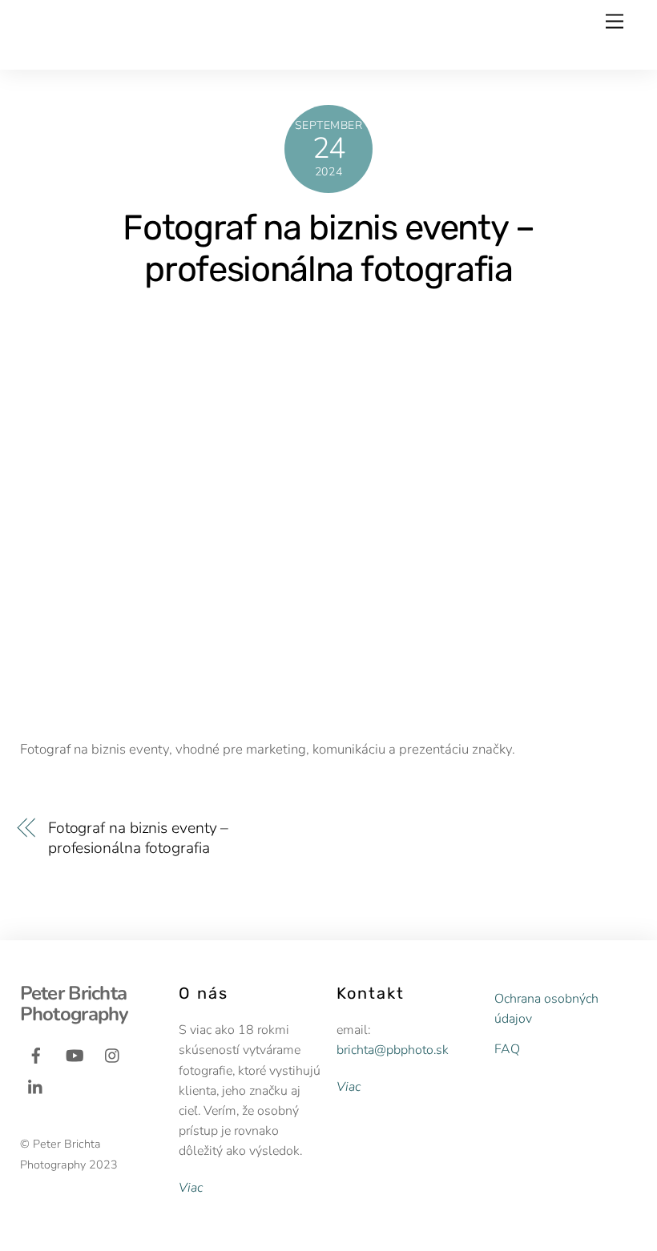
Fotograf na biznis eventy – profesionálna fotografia (328, 248)
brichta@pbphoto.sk (393, 1050)
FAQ (507, 1049)
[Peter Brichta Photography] (133, 49)
